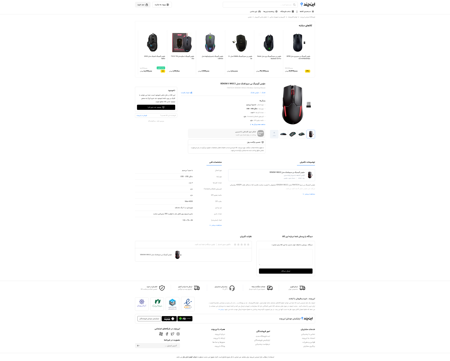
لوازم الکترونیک (292, 17)
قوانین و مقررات (308, 342)
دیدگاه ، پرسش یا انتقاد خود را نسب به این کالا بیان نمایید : (292, 245)
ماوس (250, 17)
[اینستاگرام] (178, 334)
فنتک (263, 92)
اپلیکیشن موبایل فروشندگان (149, 319)
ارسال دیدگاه (285, 271)
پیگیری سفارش (309, 346)
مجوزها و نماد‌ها (218, 342)
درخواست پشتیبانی (262, 344)
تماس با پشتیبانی (308, 334)
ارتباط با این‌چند (219, 338)
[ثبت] (138, 345)
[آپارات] (161, 334)
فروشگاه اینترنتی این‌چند (307, 17)
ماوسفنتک (255, 92)
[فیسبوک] (167, 334)
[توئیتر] (172, 334)
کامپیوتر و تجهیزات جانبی (277, 17)
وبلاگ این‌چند (220, 346)
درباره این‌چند (220, 334)
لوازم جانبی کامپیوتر (261, 17)
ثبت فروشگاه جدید (263, 336)
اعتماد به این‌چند (308, 338)
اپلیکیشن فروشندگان (262, 340)
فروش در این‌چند (142, 115)
